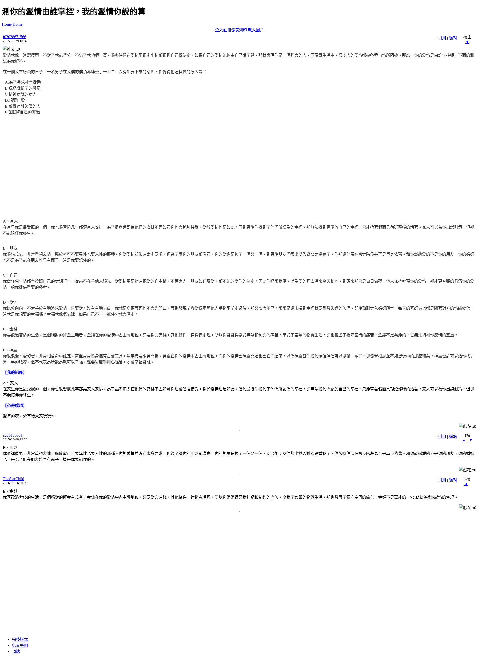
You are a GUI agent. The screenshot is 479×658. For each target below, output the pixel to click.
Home (7, 24)
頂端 (16, 651)
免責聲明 (20, 645)
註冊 (227, 30)
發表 (235, 30)
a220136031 (13, 435)
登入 (219, 30)
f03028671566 (14, 37)
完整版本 (20, 639)
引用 (442, 38)
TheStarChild (13, 479)
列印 (243, 30)
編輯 (453, 38)
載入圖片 (256, 30)
